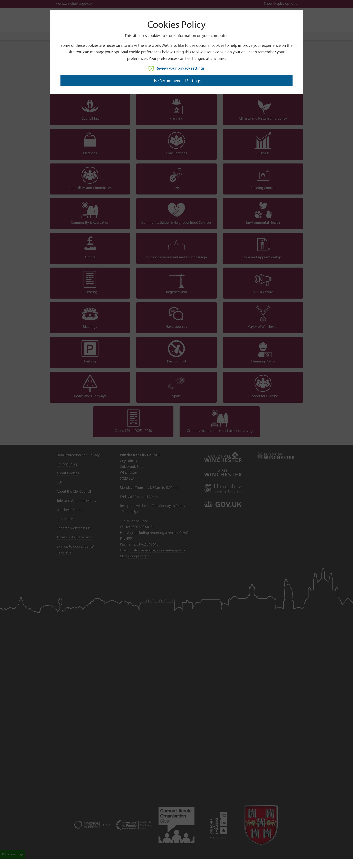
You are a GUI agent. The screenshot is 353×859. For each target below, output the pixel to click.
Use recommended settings (176, 80)
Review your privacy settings (180, 68)
